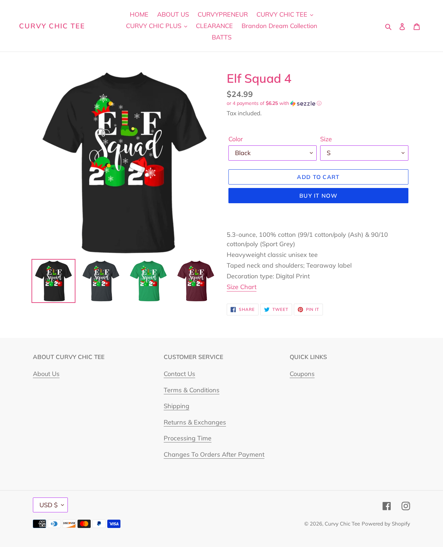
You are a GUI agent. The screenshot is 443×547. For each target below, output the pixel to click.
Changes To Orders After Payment (214, 454)
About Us (46, 374)
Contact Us (179, 374)
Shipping (176, 406)
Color (235, 139)
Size (326, 139)
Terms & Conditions (191, 390)
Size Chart (241, 287)
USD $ (48, 505)
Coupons (302, 374)
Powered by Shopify (386, 523)
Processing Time (187, 438)
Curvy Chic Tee (52, 26)
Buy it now (318, 195)
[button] (274, 103)
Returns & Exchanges (195, 422)
